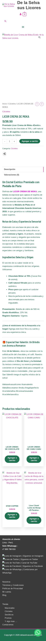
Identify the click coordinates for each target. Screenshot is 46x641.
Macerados (10, 608)
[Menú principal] (23, 27)
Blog (4, 595)
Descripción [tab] (9, 169)
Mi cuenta (6, 592)
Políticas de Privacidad (12, 588)
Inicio (4, 104)
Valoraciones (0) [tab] (11, 175)
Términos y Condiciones (13, 585)
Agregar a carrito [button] (12, 459)
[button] (23, 21)
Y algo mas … (11, 621)
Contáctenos (7, 625)
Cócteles (12, 104)
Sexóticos (9, 615)
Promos (8, 618)
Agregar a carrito (30, 141)
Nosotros (6, 582)
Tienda (5, 604)
